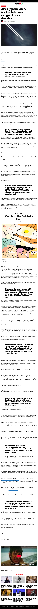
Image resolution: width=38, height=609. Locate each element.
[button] (1, 1)
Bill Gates (26, 478)
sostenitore (6, 487)
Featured (10, 570)
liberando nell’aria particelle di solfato (25, 53)
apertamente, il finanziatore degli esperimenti (10, 480)
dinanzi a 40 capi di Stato (13, 490)
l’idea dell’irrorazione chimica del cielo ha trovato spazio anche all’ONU (19, 494)
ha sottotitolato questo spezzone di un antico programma (15, 524)
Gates (2, 487)
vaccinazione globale (29, 487)
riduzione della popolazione (16, 487)
